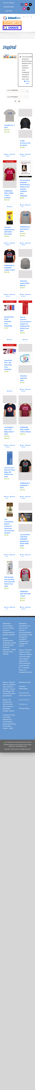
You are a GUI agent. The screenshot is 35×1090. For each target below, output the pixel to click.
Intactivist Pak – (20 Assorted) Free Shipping (8, 365)
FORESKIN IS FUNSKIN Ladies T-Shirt (9, 268)
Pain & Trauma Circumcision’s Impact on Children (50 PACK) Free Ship (25, 323)
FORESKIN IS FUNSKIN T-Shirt (25, 485)
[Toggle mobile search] (27, 17)
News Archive (24, 700)
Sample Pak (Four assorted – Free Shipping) (9, 321)
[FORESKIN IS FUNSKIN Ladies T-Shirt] (10, 256)
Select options (8, 155)
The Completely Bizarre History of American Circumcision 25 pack (9, 526)
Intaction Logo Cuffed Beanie (24, 283)
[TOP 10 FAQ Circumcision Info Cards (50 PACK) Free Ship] (10, 567)
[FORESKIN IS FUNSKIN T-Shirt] (25, 465)
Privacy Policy (24, 708)
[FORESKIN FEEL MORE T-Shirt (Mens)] (25, 409)
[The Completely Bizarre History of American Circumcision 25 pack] (10, 510)
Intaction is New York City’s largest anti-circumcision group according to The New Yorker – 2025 (9, 721)
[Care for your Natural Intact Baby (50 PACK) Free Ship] (10, 458)
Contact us (23, 704)
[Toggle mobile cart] (24, 17)
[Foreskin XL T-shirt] (10, 115)
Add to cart (23, 205)
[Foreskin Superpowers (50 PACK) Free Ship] (10, 218)
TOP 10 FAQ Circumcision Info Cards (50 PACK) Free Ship (9, 581)
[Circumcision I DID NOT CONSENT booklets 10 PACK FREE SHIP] (25, 517)
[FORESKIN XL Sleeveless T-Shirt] (25, 217)
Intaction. (17, 749)
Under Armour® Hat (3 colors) (25, 143)
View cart (28, 82)
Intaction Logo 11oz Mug (23, 378)
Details (13, 154)
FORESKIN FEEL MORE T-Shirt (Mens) (25, 429)
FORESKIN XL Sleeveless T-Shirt (25, 229)
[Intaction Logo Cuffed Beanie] (25, 263)
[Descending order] (27, 91)
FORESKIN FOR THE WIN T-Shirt (25, 594)
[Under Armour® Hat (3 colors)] (25, 123)
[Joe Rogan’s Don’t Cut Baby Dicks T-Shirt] (10, 409)
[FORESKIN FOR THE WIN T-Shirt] (25, 575)
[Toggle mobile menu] (31, 17)
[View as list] (19, 101)
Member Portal (25, 682)
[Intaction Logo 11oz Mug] (25, 358)
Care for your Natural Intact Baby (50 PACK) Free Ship (9, 472)
